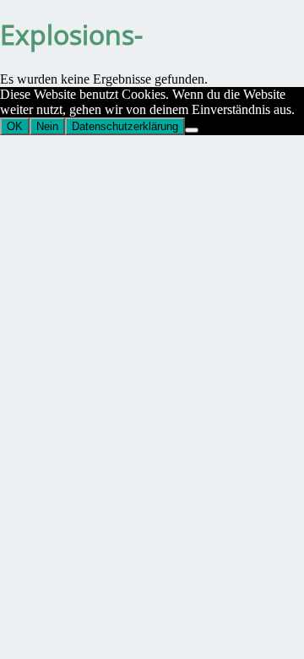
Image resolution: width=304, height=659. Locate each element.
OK (15, 126)
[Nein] (191, 130)
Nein (47, 126)
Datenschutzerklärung (125, 126)
